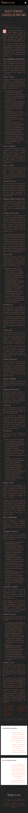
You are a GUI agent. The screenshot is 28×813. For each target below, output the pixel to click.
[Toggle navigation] (25, 3)
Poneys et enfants (7, 25)
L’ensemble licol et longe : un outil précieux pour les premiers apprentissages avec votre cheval (8, 711)
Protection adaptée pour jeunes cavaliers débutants (20, 709)
